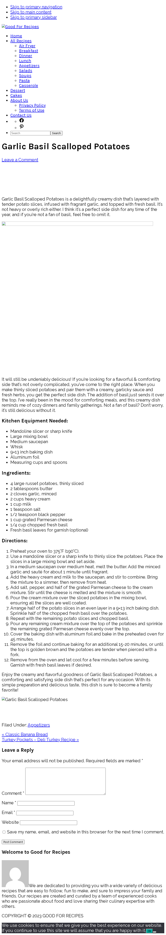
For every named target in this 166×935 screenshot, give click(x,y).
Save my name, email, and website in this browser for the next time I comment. (85, 832)
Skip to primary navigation (36, 6)
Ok (149, 931)
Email (8, 812)
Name (9, 802)
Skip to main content (30, 12)
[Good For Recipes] (20, 26)
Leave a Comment (20, 159)
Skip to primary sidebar (33, 17)
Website (10, 822)
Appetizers (39, 725)
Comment (13, 793)
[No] (154, 932)
